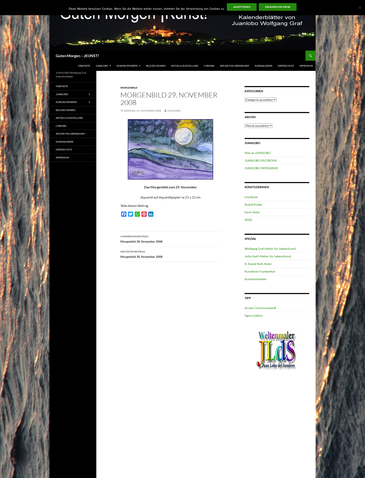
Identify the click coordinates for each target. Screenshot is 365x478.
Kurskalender (263, 65)
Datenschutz (286, 65)
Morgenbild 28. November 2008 (141, 239)
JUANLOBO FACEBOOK (261, 160)
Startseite (84, 65)
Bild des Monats (156, 65)
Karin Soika (252, 212)
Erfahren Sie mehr (277, 6)
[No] (360, 7)
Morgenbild (129, 87)
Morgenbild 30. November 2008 (141, 254)
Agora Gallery (254, 315)
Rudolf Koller (253, 204)
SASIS (248, 219)
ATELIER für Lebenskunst (234, 65)
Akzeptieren (241, 6)
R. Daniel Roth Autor (258, 264)
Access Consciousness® (260, 308)
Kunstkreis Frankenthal (260, 271)
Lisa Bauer (251, 197)
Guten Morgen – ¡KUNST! (77, 55)
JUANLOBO (102, 65)
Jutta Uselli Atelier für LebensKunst (268, 256)
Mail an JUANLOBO (258, 153)
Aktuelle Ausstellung (184, 65)
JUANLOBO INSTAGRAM (261, 168)
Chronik (209, 65)
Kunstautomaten (127, 65)
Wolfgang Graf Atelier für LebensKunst (270, 248)
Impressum (306, 65)
